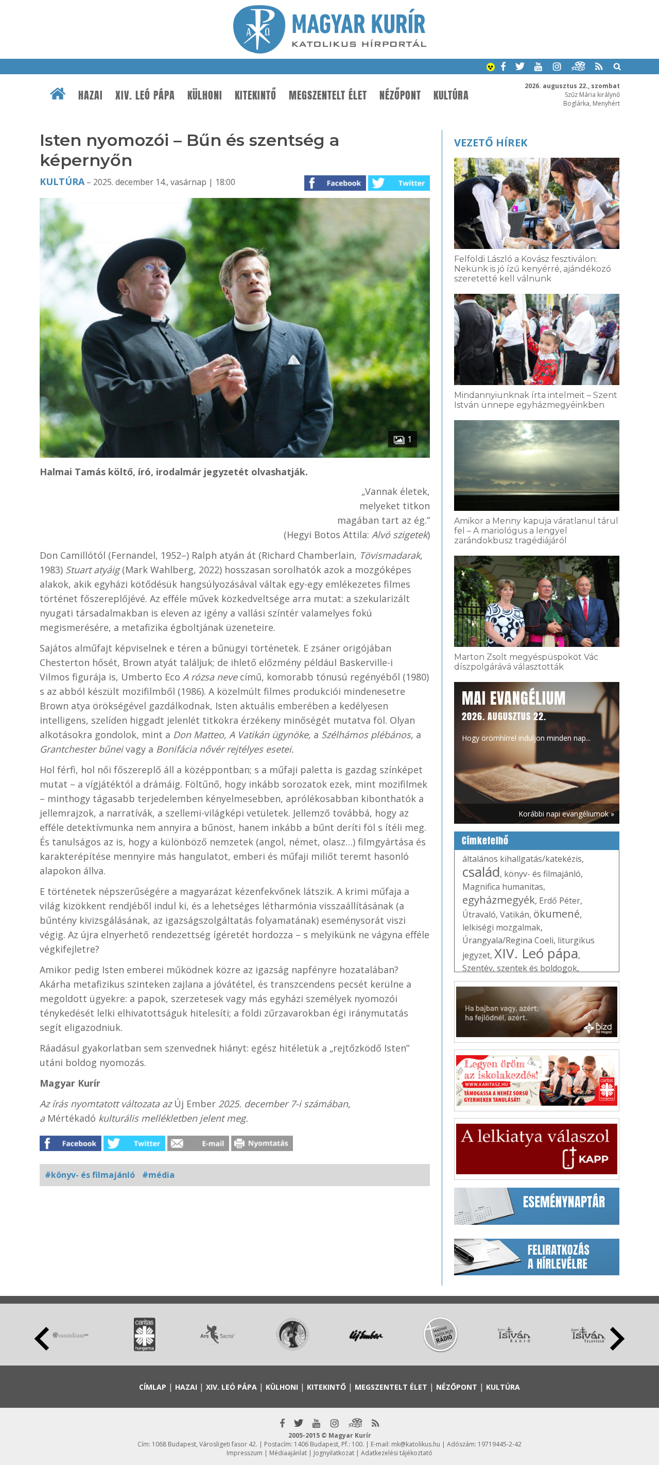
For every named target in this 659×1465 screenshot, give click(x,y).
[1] (235, 454)
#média (158, 1174)
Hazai (90, 95)
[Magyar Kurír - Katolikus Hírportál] (329, 50)
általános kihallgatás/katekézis (522, 858)
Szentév (477, 968)
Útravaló (479, 914)
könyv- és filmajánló (542, 873)
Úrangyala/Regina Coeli (507, 940)
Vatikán (514, 914)
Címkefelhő (485, 840)
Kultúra (451, 95)
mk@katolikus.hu (415, 1444)
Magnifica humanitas (502, 886)
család (481, 871)
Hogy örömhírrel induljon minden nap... (526, 715)
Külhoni (204, 95)
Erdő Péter (559, 900)
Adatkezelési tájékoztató (396, 1453)
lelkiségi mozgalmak (501, 927)
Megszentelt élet (328, 95)
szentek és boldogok (537, 968)
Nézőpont (400, 95)
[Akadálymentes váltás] (491, 68)
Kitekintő (255, 95)
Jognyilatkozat (334, 1453)
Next (617, 1338)
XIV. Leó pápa (145, 95)
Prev (41, 1338)
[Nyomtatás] (262, 1148)
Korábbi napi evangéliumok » (566, 814)
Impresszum (245, 1453)
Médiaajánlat (288, 1453)
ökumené (556, 914)
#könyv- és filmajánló (90, 1174)
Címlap (152, 1387)
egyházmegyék (498, 900)
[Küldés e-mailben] (198, 1148)
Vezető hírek (490, 142)
